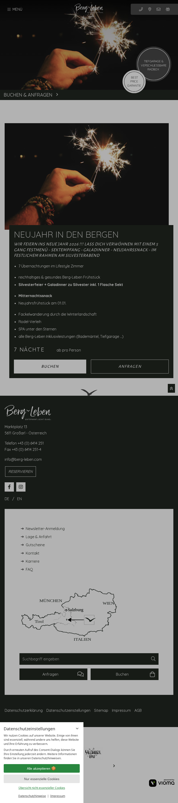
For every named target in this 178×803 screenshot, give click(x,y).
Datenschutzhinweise (32, 796)
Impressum (57, 796)
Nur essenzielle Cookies (41, 779)
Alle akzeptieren (38, 768)
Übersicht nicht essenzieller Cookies (42, 788)
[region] (42, 747)
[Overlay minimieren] (77, 728)
